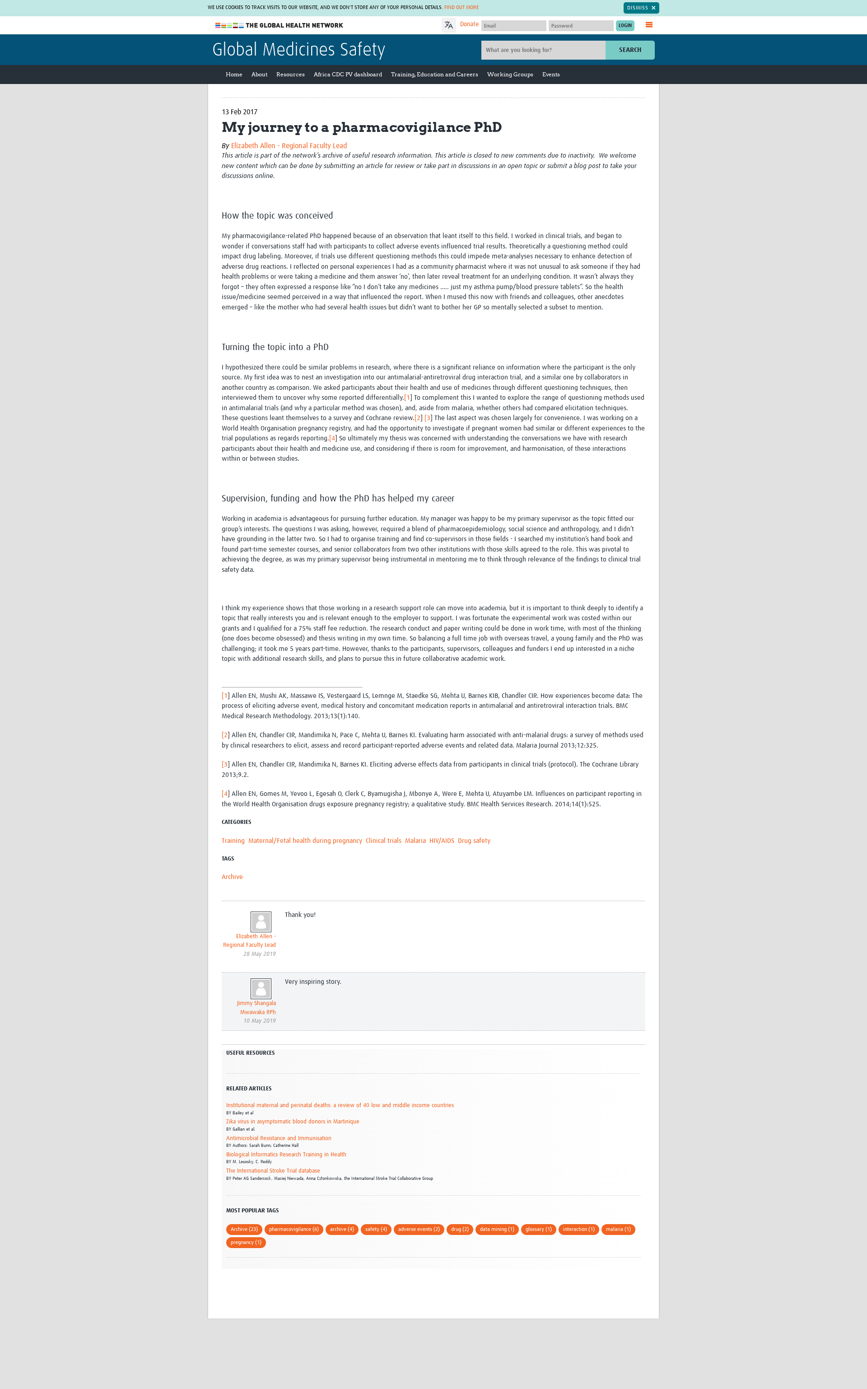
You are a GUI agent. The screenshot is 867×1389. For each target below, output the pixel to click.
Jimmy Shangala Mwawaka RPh (256, 1008)
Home (234, 74)
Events (551, 74)
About (259, 74)
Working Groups (510, 74)
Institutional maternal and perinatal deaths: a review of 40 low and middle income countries (340, 1105)
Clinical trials (383, 840)
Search (630, 50)
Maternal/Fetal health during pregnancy (305, 840)
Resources (290, 74)
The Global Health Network (279, 25)
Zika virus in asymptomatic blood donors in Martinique (292, 1122)
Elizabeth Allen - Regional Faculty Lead (289, 146)
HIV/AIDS (441, 840)
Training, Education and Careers (434, 74)
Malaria (415, 840)
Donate (469, 24)
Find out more (461, 7)
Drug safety (474, 840)
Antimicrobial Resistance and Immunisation (278, 1138)
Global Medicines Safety (299, 51)
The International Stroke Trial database (273, 1171)
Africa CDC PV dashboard (348, 74)
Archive (232, 877)
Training (233, 840)
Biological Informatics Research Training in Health (286, 1155)
